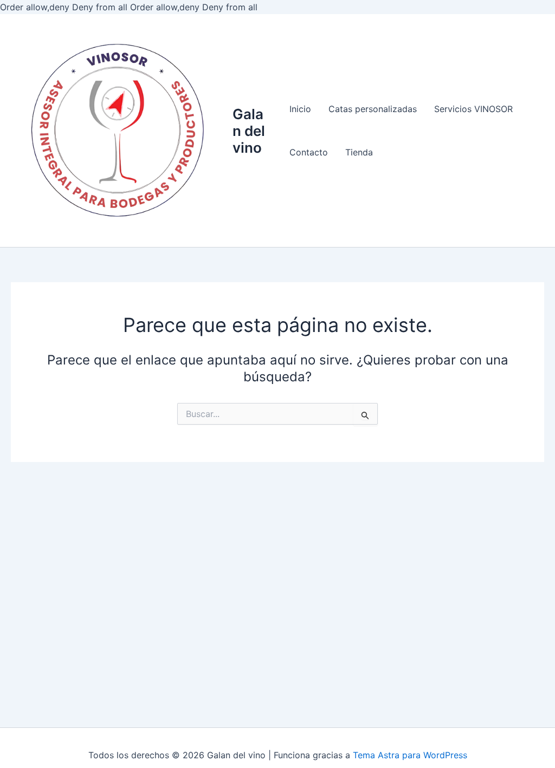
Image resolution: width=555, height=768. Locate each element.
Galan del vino (249, 131)
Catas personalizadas (372, 108)
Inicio (300, 108)
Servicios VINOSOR (473, 108)
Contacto (308, 152)
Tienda (359, 152)
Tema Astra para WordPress (410, 755)
